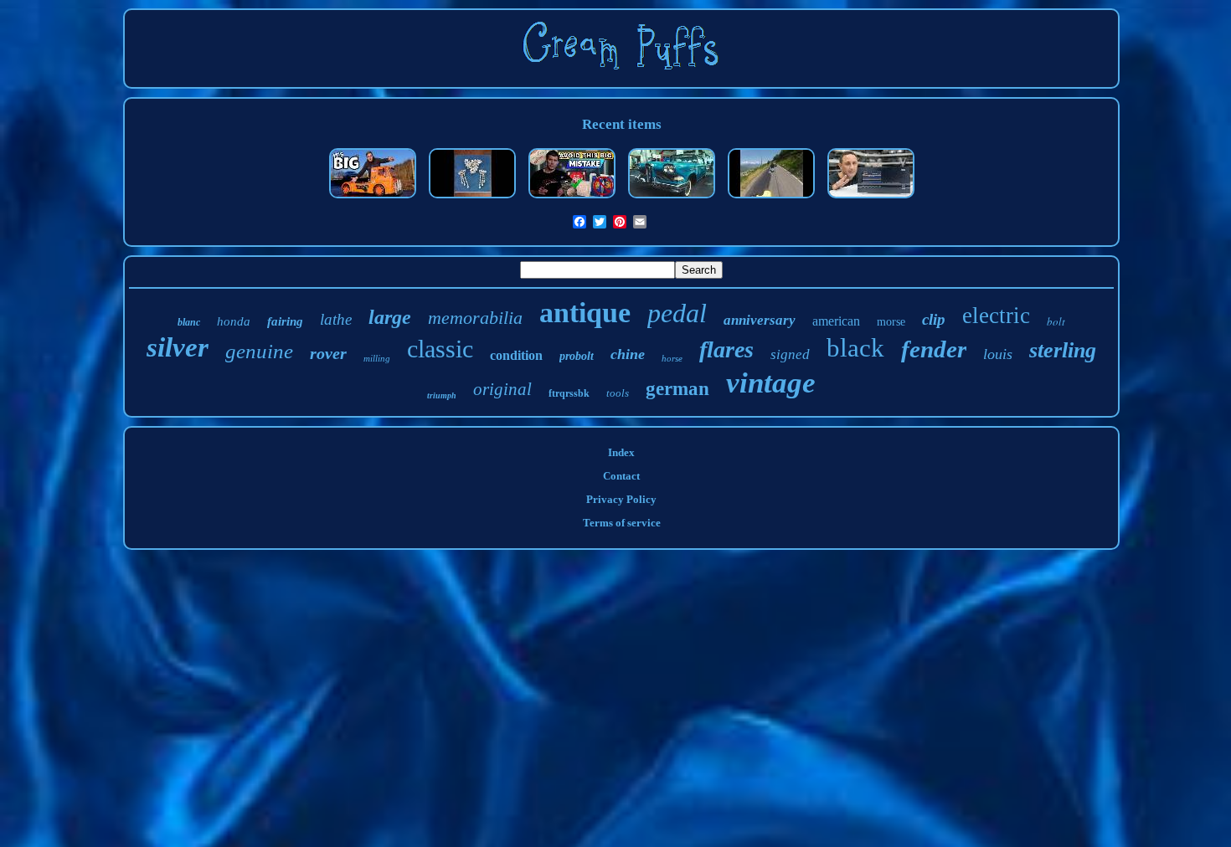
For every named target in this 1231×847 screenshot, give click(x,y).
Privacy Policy (621, 499)
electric (996, 315)
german (677, 388)
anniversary (760, 320)
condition (516, 355)
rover (328, 353)
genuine (259, 351)
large (389, 317)
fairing (285, 321)
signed (790, 354)
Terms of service (622, 522)
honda (233, 321)
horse (672, 358)
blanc (189, 322)
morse (891, 322)
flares (726, 349)
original (502, 389)
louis (997, 354)
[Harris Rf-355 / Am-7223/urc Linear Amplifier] (870, 199)
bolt (1056, 321)
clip (933, 319)
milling (376, 358)
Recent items (622, 124)
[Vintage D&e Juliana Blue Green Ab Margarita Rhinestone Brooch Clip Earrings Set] (472, 199)
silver (178, 347)
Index (621, 452)
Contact (621, 476)
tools (617, 393)
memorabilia (475, 317)
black (855, 347)
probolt (576, 356)
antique (585, 312)
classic (440, 348)
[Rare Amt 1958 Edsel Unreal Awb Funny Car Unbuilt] (671, 199)
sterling (1062, 350)
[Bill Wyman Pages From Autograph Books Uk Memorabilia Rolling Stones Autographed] (572, 199)
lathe (336, 319)
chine (627, 354)
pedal (677, 313)
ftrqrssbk (569, 393)
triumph (441, 395)
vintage (771, 383)
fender (933, 349)
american (836, 321)
